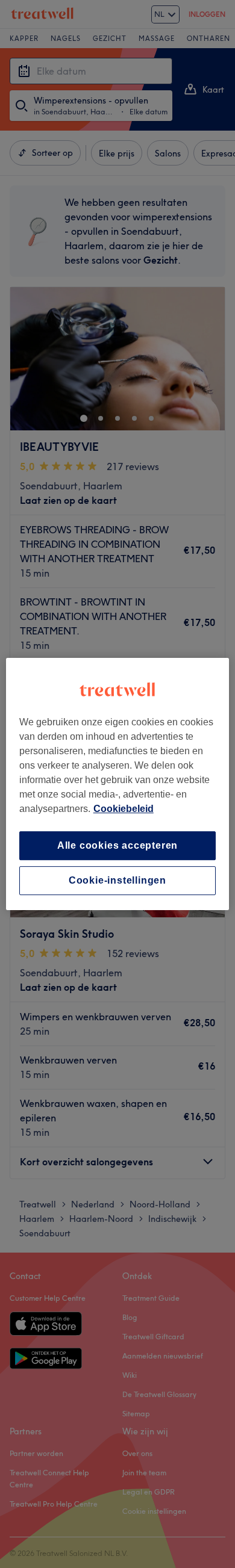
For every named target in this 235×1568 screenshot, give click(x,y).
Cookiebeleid (123, 809)
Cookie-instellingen (117, 880)
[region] (118, 784)
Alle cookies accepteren (117, 845)
